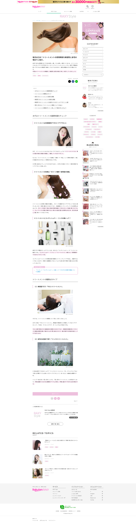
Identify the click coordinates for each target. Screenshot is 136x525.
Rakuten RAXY (39, 7)
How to (34, 75)
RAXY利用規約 (75, 497)
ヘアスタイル (88, 129)
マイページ (55, 493)
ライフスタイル (89, 137)
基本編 (39, 75)
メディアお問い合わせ (76, 491)
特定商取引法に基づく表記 (77, 499)
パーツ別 (93, 131)
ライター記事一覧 (73, 417)
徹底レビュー (95, 124)
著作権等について (72, 511)
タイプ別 (97, 137)
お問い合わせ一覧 (43, 520)
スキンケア (85, 48)
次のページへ (55, 394)
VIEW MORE (100, 110)
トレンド (94, 126)
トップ (39, 11)
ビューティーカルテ (57, 495)
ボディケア (85, 57)
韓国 (88, 124)
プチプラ (86, 131)
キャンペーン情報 (68, 11)
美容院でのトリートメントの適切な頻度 (45, 99)
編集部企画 (99, 119)
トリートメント (45, 75)
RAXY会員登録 (93, 489)
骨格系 (56, 447)
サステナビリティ (52, 520)
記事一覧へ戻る (55, 424)
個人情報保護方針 (63, 511)
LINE (91, 495)
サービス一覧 (35, 520)
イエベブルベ (97, 129)
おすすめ (51, 447)
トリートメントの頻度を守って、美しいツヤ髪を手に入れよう (50, 108)
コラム (84, 66)
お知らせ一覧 (74, 489)
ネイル (84, 63)
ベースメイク (86, 51)
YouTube (92, 499)
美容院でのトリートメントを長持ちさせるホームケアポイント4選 (51, 102)
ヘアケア (37, 73)
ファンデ (100, 134)
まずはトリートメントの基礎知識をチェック (46, 91)
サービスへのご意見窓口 (77, 495)
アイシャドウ (86, 126)
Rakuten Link (93, 497)
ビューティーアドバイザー (58, 497)
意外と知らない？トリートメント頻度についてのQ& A (48, 105)
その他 (84, 69)
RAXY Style (54, 11)
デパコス (93, 134)
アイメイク (85, 54)
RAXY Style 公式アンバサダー (89, 121)
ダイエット (86, 134)
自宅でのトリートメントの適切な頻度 (44, 96)
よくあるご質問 (96, 11)
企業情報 (57, 511)
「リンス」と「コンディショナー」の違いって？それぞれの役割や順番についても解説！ (55, 270)
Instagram (92, 493)
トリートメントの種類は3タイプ (43, 94)
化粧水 (99, 131)
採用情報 (78, 511)
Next (75, 401)
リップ (100, 126)
